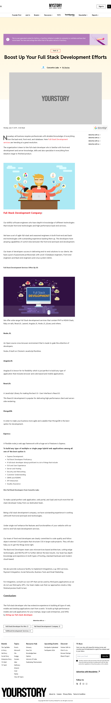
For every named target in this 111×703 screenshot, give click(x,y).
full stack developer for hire (16, 626)
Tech (54, 51)
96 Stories (66, 68)
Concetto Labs (53, 68)
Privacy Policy (67, 694)
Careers (59, 694)
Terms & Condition (79, 694)
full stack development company (46, 626)
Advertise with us (38, 620)
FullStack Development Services (17, 631)
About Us (52, 694)
